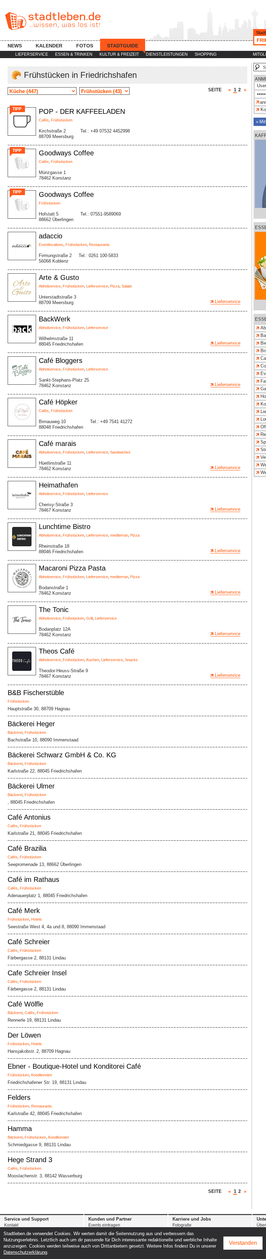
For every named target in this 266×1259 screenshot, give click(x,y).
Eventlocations (51, 245)
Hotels (36, 919)
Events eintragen (104, 1225)
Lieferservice (31, 54)
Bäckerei (15, 732)
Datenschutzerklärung (25, 1252)
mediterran (119, 535)
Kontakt (11, 1225)
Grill (89, 618)
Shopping (205, 54)
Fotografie (182, 1225)
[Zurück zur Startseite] (52, 21)
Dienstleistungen (167, 54)
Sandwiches (120, 452)
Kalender (49, 45)
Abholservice (50, 286)
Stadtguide (122, 45)
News (15, 45)
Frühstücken (61, 120)
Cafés (44, 120)
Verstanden (243, 1243)
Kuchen (92, 660)
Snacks (131, 660)
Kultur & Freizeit (119, 54)
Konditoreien (41, 1075)
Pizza (114, 286)
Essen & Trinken (73, 54)
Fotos (84, 45)
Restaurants (99, 245)
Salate (127, 286)
